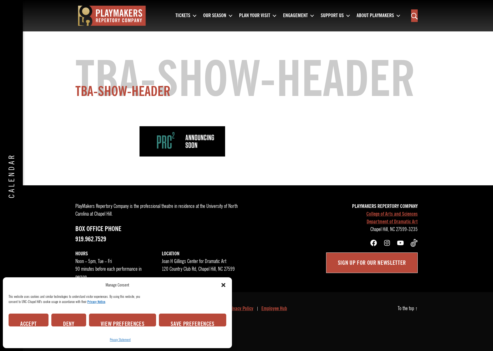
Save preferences (193, 323)
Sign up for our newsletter (372, 262)
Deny (68, 323)
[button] (223, 285)
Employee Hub (274, 308)
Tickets (182, 16)
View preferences (123, 323)
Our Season (214, 16)
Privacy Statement (120, 340)
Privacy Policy (240, 308)
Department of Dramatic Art (392, 221)
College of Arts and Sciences (392, 213)
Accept (28, 323)
